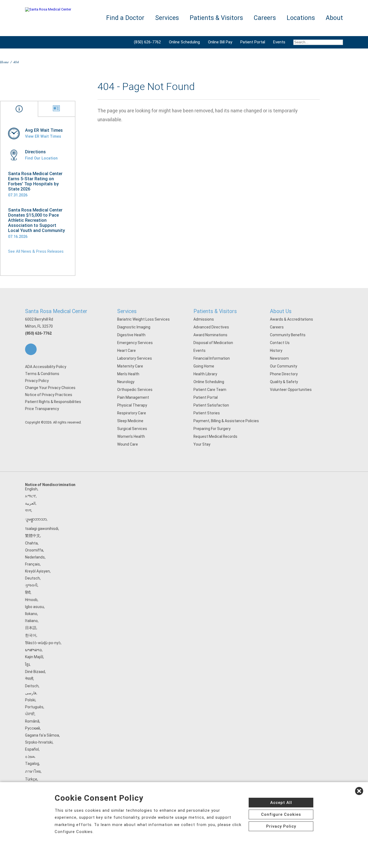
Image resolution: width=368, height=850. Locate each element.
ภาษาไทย (33, 771)
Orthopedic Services (134, 389)
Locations (301, 18)
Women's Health (131, 436)
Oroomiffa (34, 550)
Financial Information (211, 358)
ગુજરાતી (31, 585)
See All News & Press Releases (36, 251)
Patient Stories (206, 413)
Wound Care (127, 444)
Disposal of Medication (213, 343)
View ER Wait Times (43, 136)
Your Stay (201, 444)
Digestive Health (131, 335)
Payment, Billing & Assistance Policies (226, 421)
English (31, 489)
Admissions (203, 319)
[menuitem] (316, 42)
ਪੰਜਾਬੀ (29, 714)
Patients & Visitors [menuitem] (216, 18)
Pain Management (133, 397)
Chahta (31, 543)
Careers (277, 327)
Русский (32, 728)
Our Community (283, 366)
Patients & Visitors (215, 311)
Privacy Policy (37, 381)
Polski (30, 700)
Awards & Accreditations (291, 319)
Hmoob (31, 600)
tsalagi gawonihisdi (41, 528)
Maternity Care (130, 366)
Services (127, 311)
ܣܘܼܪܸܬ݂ (29, 756)
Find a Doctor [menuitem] (125, 18)
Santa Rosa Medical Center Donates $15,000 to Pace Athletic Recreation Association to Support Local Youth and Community (36, 220)
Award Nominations (210, 335)
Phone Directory (284, 374)
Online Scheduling (184, 42)
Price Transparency (42, 409)
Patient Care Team (209, 389)
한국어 (30, 635)
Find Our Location (41, 158)
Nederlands (35, 557)
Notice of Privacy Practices (48, 395)
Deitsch (32, 686)
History (276, 350)
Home (4, 61)
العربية (30, 503)
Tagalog (32, 763)
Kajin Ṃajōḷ (34, 657)
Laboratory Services (134, 358)
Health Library (205, 374)
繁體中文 (32, 535)
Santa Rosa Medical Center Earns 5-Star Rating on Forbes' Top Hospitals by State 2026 (35, 181)
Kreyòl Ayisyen (37, 571)
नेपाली (29, 678)
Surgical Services (132, 428)
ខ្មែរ (27, 664)
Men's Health (128, 374)
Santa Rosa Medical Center (56, 311)
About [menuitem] (334, 18)
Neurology (125, 382)
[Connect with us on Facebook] (31, 349)
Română (32, 721)
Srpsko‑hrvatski (39, 742)
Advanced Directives (211, 327)
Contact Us (280, 343)
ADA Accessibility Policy (45, 367)
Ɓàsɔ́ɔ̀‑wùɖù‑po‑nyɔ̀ (43, 643)
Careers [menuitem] (265, 18)
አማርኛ (30, 496)
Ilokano (31, 614)
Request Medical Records (215, 436)
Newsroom (279, 358)
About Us (280, 311)
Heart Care (126, 350)
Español (32, 749)
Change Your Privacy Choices (50, 388)
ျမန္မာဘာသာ (36, 519)
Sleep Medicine (130, 421)
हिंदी (27, 592)
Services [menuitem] (167, 18)
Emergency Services (135, 343)
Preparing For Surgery (212, 428)
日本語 (30, 628)
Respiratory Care (131, 413)
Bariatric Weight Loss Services (143, 319)
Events (279, 42)
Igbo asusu (34, 607)
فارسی (30, 693)
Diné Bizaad (35, 671)
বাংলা (28, 510)
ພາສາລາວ (33, 650)
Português (34, 707)
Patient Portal (252, 42)
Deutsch (32, 578)
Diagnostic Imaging (133, 327)
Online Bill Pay (220, 42)
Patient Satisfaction (211, 405)
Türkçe (31, 779)
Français (32, 564)
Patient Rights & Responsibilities (53, 402)
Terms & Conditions (42, 374)
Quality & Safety (284, 382)
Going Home (203, 366)
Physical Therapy (132, 405)
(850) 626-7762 (147, 42)
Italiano (31, 621)
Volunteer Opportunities (291, 389)
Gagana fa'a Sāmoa (42, 735)
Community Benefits (287, 335)
